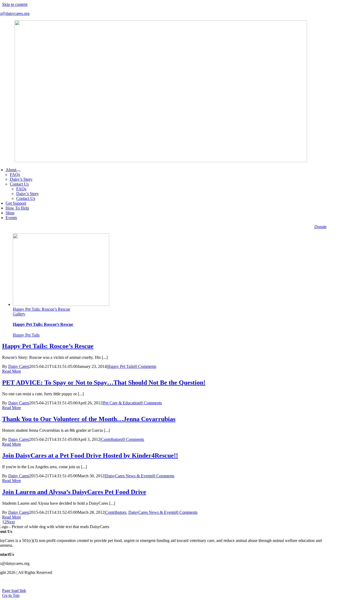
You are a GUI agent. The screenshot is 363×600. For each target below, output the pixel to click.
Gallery (19, 314)
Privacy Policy (322, 581)
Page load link (14, 590)
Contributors (111, 439)
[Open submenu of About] (18, 171)
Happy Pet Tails (26, 335)
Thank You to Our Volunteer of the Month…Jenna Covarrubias (88, 419)
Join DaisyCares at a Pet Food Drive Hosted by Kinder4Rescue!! (90, 455)
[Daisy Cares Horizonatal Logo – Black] (161, 160)
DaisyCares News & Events (128, 476)
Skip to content (14, 4)
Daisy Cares (18, 366)
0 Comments (145, 366)
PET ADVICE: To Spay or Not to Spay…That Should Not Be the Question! (103, 382)
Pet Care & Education (121, 403)
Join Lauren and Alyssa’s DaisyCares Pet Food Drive (74, 491)
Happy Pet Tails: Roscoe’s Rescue (41, 309)
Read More (11, 371)
